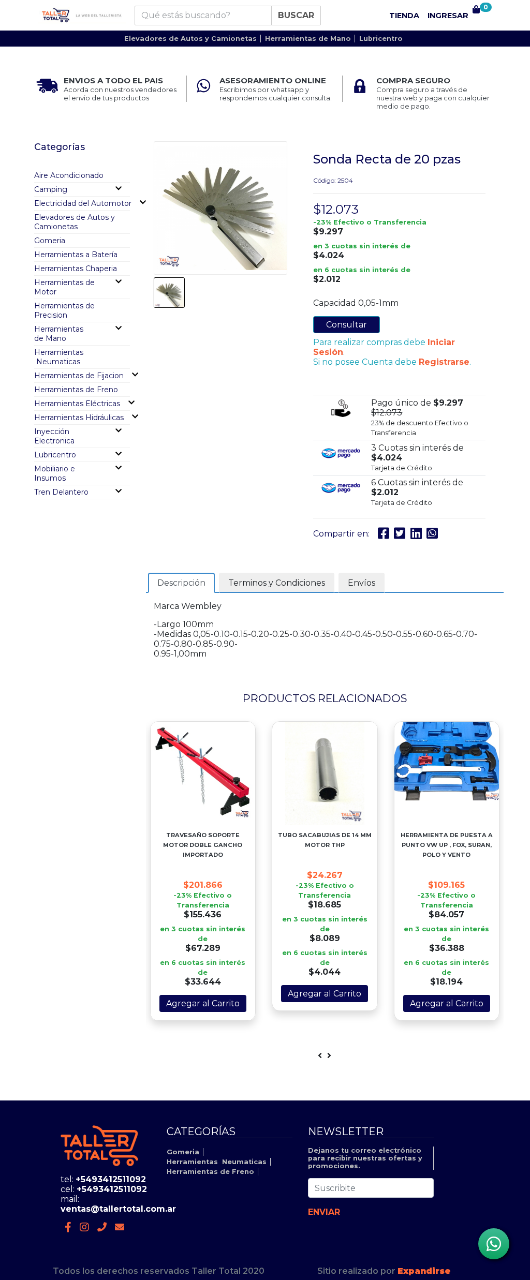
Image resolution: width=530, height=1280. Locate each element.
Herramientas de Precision (64, 310)
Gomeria (49, 240)
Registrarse (444, 362)
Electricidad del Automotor (82, 203)
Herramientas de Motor (64, 287)
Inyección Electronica (54, 436)
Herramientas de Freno (76, 389)
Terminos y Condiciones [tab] (276, 583)
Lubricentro (381, 38)
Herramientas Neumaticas (58, 357)
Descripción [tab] (181, 583)
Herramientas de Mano (308, 38)
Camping (50, 189)
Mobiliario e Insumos (54, 473)
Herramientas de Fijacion (79, 375)
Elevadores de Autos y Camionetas (190, 38)
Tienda (404, 15)
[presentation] (320, 1056)
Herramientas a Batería (75, 254)
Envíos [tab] (361, 583)
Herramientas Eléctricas (77, 403)
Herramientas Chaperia (75, 268)
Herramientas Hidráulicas (79, 417)
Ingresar (448, 15)
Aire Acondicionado (69, 175)
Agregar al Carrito (203, 1003)
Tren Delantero (61, 492)
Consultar (346, 325)
